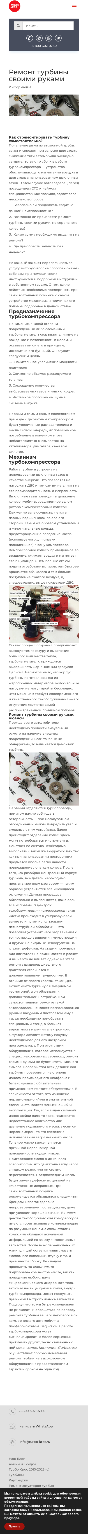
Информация (20, 87)
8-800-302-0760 (44, 46)
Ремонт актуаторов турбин (31, 1486)
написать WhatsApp (36, 1426)
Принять (14, 1526)
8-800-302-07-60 (32, 1411)
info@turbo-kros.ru (34, 1442)
